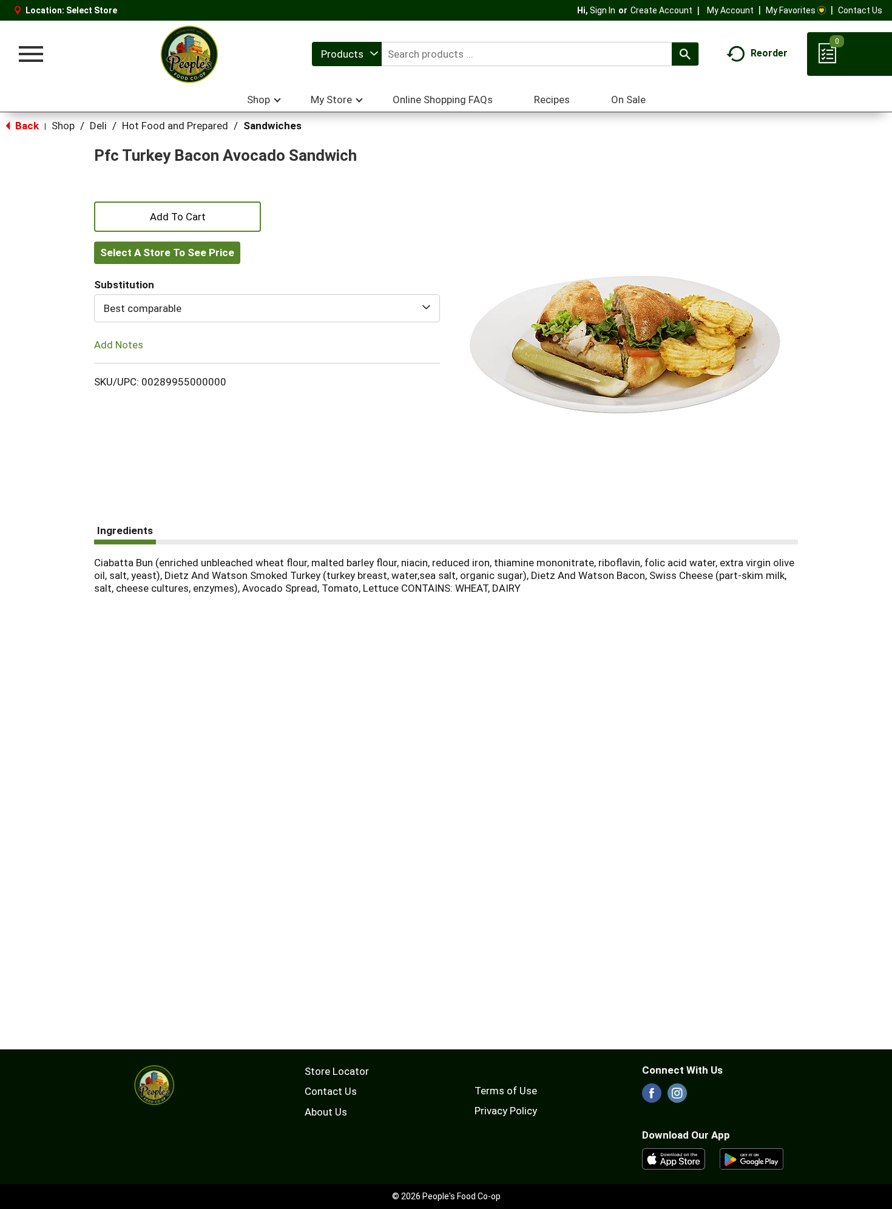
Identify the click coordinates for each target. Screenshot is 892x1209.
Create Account (661, 10)
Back (26, 126)
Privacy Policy (506, 1111)
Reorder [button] (769, 53)
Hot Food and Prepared (175, 126)
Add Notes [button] (118, 345)
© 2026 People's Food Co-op (446, 1196)
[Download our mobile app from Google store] (751, 1158)
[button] (177, 215)
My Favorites (791, 10)
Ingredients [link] (125, 530)
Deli (98, 126)
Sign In (602, 10)
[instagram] (677, 1097)
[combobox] (347, 54)
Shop (63, 126)
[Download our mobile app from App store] (674, 1158)
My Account (730, 10)
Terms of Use (506, 1091)
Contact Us (860, 10)
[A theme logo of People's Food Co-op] (188, 54)
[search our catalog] (685, 54)
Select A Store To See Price (167, 252)
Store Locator (337, 1071)
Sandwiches (272, 126)
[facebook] (651, 1097)
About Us (326, 1112)
